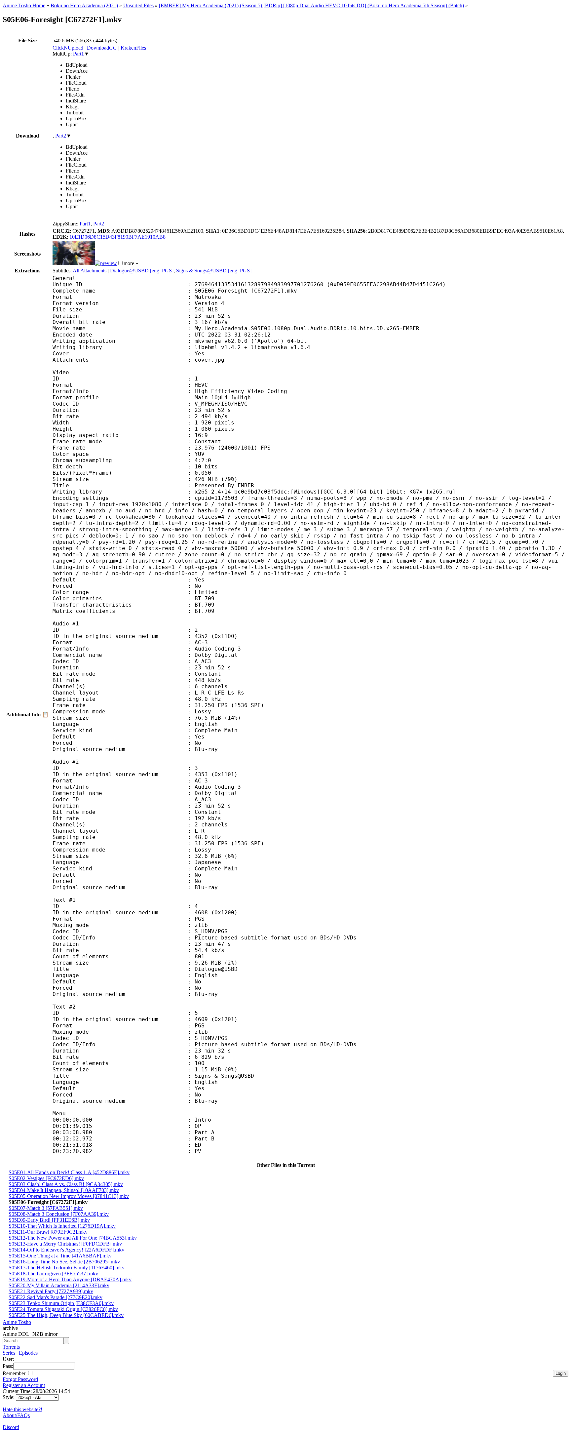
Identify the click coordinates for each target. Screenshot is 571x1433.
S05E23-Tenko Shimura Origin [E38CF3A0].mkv (61, 1303)
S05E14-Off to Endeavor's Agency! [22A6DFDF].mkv (66, 1250)
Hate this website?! (22, 1409)
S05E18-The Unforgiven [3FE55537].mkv (53, 1273)
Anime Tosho (17, 1322)
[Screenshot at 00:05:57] (106, 263)
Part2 (60, 136)
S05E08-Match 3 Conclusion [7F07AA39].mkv (59, 1214)
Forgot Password (20, 1379)
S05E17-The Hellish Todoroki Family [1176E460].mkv (67, 1267)
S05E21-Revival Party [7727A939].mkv (51, 1291)
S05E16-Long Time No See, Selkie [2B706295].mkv (64, 1261)
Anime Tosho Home (24, 5)
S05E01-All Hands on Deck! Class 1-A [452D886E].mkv (69, 1172)
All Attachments (89, 270)
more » (131, 263)
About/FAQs (16, 1415)
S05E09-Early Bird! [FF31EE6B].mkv (49, 1220)
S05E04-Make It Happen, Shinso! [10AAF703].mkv (64, 1190)
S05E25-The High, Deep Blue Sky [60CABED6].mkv (66, 1315)
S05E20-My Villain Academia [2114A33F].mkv (59, 1285)
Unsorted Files (138, 5)
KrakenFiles (133, 48)
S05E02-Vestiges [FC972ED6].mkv (46, 1178)
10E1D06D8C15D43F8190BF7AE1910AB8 (117, 237)
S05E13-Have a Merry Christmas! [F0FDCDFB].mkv (65, 1244)
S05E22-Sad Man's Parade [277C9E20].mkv (55, 1297)
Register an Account (24, 1385)
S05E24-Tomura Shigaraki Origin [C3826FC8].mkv (63, 1309)
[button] (120, 263)
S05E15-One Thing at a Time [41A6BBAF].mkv (60, 1255)
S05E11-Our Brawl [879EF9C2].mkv (48, 1232)
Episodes (28, 1353)
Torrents (11, 1347)
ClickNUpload (68, 48)
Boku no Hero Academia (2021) (84, 5)
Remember (15, 1373)
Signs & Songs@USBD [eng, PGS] (213, 270)
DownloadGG (102, 48)
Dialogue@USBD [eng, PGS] (141, 270)
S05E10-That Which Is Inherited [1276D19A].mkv (62, 1226)
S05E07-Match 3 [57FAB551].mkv (46, 1208)
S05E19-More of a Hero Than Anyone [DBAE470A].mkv (70, 1279)
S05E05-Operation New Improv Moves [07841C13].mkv (69, 1196)
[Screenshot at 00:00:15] (74, 263)
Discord (11, 1427)
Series (9, 1353)
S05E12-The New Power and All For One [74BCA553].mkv (73, 1238)
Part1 (78, 54)
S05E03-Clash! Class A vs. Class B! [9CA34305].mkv (66, 1184)
